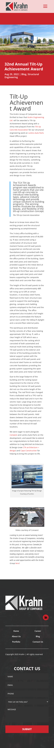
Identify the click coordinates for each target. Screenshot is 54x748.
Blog (23, 74)
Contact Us (38, 641)
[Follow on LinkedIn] (46, 617)
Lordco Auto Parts (36, 133)
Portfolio (16, 641)
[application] (27, 517)
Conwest (13, 435)
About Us (16, 636)
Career (38, 631)
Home (16, 631)
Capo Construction (29, 450)
